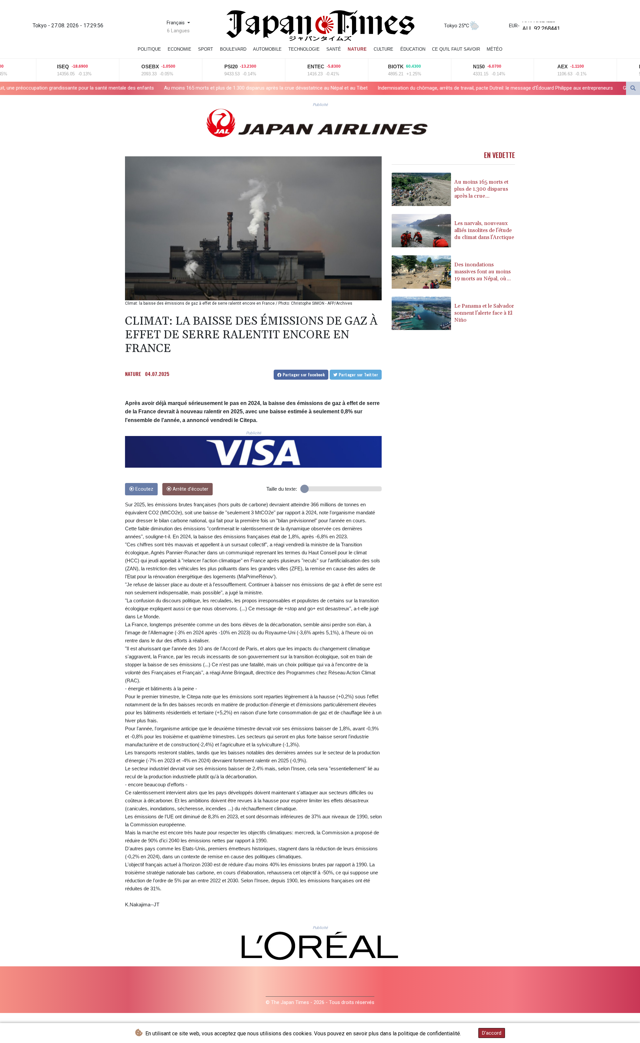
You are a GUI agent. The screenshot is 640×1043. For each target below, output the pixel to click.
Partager (303, 374)
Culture (383, 49)
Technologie (304, 49)
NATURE (133, 373)
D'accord (491, 1033)
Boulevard (233, 49)
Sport (205, 49)
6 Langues (178, 31)
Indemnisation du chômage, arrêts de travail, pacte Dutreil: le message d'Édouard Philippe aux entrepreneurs (385, 88)
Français (176, 23)
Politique (149, 49)
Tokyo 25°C (456, 26)
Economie (179, 49)
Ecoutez (143, 489)
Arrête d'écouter (189, 489)
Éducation (412, 49)
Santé (333, 49)
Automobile (267, 49)
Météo (494, 49)
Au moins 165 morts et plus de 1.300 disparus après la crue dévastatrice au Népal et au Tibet (155, 88)
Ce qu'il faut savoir (456, 49)
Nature (357, 49)
